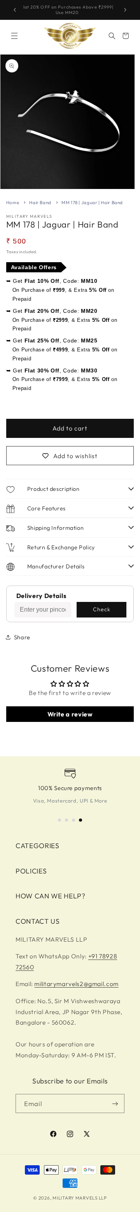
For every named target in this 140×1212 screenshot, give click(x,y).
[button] (14, 36)
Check (101, 609)
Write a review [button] (70, 714)
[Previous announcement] (14, 9)
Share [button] (22, 637)
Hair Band (40, 202)
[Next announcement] (125, 9)
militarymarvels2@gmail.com (76, 984)
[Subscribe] (115, 1103)
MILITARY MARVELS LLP (79, 1198)
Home (12, 202)
